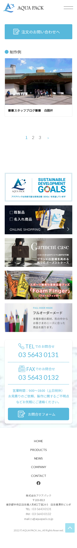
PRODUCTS (38, 450)
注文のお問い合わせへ (40, 31)
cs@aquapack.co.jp (41, 519)
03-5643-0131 (42, 509)
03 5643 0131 (38, 354)
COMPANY (38, 467)
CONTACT (38, 476)
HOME (38, 441)
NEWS (38, 458)
